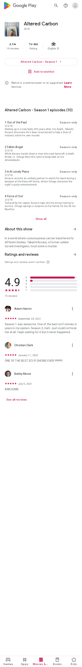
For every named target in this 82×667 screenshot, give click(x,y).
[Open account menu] (75, 5)
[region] (41, 46)
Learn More (68, 84)
